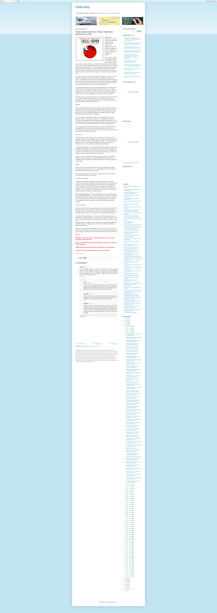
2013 (125, 320)
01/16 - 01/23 (129, 572)
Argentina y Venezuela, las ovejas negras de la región (132, 69)
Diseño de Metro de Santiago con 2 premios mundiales (132, 236)
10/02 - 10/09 (129, 498)
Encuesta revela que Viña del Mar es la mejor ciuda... (133, 410)
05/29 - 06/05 (129, 534)
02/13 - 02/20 (129, 564)
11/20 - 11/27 (129, 484)
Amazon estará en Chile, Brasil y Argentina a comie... (132, 451)
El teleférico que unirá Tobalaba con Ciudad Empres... (132, 404)
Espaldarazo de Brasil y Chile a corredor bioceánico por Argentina (132, 295)
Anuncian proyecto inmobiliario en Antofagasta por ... (133, 335)
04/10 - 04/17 (129, 548)
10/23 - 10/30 (129, 492)
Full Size (136, 162)
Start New (131, 162)
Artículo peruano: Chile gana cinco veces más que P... (133, 420)
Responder (82, 277)
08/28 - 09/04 (129, 508)
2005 (125, 588)
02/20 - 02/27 (129, 562)
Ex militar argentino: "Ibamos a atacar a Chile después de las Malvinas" (132, 65)
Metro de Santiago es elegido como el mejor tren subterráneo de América (132, 51)
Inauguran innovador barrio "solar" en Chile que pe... (133, 385)
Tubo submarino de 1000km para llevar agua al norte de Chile (132, 248)
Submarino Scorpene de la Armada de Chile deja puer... (132, 436)
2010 (125, 578)
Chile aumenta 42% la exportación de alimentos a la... (133, 445)
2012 (125, 322)
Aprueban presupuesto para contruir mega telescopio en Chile (132, 228)
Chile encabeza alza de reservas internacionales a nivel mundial (131, 216)
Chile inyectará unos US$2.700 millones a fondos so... (132, 429)
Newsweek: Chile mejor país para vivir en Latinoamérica (132, 250)
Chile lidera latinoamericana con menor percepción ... (132, 397)
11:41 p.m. (86, 267)
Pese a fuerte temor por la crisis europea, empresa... (132, 481)
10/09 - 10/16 (129, 496)
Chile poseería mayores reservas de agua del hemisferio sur (132, 310)
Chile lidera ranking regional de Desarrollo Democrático (131, 193)
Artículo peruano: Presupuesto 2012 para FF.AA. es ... (132, 426)
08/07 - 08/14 (129, 514)
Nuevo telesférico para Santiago (131, 230)
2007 (125, 584)
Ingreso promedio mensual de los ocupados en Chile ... (133, 462)
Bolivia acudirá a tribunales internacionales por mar (130, 61)
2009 (125, 580)
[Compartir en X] (83, 258)
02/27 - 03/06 (129, 560)
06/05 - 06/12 (129, 532)
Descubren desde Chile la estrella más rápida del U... (133, 360)
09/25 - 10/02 (129, 500)
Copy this (125, 162)
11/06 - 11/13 (129, 488)
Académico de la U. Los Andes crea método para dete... (132, 376)
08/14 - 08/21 (129, 512)
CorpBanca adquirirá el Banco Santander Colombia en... (132, 401)
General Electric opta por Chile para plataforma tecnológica (132, 298)
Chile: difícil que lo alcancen (130, 312)
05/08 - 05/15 (129, 540)
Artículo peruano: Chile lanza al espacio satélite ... (132, 423)
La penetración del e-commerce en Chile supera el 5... (133, 439)
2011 (125, 324)
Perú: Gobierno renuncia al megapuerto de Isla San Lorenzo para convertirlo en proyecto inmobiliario (131, 56)
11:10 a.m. (90, 303)
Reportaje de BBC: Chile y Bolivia (133, 456)
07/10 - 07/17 (129, 522)
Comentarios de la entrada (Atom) (90, 346)
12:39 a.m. (89, 282)
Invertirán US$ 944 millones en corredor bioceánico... (132, 465)
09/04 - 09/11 (129, 506)
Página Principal (98, 343)
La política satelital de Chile (131, 382)
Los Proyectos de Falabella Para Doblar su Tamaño (132, 475)
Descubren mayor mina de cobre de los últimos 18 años (132, 292)
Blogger (116, 602)
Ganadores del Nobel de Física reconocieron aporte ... (132, 357)
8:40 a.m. (90, 294)
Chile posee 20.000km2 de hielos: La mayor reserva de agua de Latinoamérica (132, 284)
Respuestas (84, 280)
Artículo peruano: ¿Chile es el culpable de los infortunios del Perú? (132, 47)
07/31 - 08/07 (129, 516)
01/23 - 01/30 (129, 570)
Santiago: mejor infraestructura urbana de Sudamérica (131, 307)
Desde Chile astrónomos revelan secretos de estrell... (133, 363)
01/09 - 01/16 (129, 574)
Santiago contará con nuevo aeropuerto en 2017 (130, 233)
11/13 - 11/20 (129, 486)
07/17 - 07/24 (129, 520)
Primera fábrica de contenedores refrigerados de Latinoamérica (131, 210)
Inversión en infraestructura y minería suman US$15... (132, 351)
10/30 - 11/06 (129, 490)
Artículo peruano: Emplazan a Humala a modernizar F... (132, 347)
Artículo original (79, 253)
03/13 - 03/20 (129, 556)
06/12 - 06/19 (129, 530)
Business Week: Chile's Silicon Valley (132, 290)
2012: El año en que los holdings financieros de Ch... (133, 478)
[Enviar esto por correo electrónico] (79, 258)
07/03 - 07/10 (129, 524)
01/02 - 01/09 (129, 576)
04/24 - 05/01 (129, 544)
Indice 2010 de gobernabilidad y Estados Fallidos (131, 253)
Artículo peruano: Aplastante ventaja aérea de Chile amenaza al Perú (132, 43)
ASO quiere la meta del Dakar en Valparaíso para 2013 (133, 370)
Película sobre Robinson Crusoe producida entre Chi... (132, 394)
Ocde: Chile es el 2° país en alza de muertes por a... (132, 472)
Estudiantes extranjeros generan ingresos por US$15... (132, 341)
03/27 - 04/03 (129, 552)
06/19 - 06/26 (129, 528)
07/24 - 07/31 (129, 518)
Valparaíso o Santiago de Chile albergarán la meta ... (132, 417)
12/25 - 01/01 (129, 326)
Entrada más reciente (81, 343)
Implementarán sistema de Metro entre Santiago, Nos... (133, 413)
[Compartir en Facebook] (84, 258)
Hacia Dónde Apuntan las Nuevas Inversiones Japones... (133, 442)
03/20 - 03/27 (129, 554)
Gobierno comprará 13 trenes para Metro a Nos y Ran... (133, 338)
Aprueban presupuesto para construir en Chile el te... (131, 344)
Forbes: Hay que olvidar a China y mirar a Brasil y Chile (132, 245)
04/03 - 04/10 (129, 550)
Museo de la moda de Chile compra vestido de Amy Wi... (132, 391)
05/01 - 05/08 (129, 542)
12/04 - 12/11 (129, 332)
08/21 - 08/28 (129, 510)
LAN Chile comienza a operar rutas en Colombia (132, 354)
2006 (125, 586)
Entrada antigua (113, 343)
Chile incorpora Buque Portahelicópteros (129, 222)
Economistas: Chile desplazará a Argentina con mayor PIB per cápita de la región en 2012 (132, 39)
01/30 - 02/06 (129, 568)
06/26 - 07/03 (129, 526)
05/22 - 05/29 (129, 536)
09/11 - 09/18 (129, 504)
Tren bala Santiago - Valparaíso (131, 273)
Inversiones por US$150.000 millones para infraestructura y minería (133, 225)
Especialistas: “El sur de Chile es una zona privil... (133, 469)
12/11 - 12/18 (129, 330)
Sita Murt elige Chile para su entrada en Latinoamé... (132, 454)
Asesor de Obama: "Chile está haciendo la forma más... (132, 433)
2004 (125, 590)
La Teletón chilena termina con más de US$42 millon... (132, 407)
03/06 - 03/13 (129, 558)
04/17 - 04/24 (129, 546)
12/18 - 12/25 (129, 328)
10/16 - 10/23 (129, 494)
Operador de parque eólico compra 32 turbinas (131, 367)
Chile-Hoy (82, 7)
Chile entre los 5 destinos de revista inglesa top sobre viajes (132, 301)
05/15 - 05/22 (129, 538)
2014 (125, 318)
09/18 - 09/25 (129, 502)
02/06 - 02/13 (129, 566)
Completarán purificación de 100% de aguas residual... (133, 388)
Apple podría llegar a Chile (131, 448)
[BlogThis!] (81, 258)
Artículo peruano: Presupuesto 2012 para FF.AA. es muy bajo (132, 73)
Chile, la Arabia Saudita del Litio (131, 275)
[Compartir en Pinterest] (86, 258)
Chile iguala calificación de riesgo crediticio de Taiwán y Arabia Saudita (132, 256)
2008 (125, 582)
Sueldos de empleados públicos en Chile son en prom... (132, 459)
